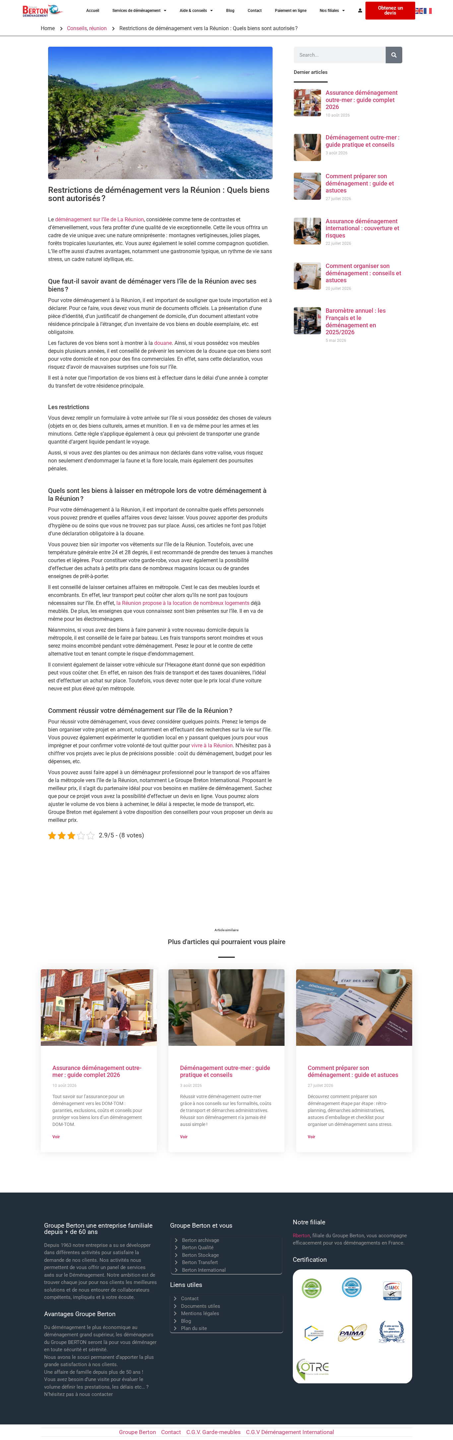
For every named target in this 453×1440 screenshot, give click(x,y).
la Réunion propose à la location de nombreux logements (182, 603)
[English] (419, 10)
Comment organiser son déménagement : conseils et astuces (363, 273)
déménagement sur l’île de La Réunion (99, 219)
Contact (255, 10)
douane (163, 343)
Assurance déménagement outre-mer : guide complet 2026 (362, 99)
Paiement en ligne (290, 10)
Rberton (301, 1236)
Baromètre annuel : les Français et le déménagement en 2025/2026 (356, 321)
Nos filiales (329, 10)
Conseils (77, 28)
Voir (56, 1137)
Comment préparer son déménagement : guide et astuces (360, 183)
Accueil (92, 10)
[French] (428, 10)
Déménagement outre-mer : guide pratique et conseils (363, 141)
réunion (98, 28)
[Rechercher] (394, 55)
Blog (230, 10)
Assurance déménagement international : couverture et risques (362, 228)
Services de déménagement (136, 10)
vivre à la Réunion (212, 745)
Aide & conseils (193, 10)
